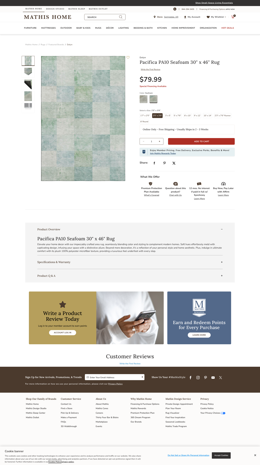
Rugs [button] (98, 28)
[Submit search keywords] (120, 17)
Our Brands (136, 421)
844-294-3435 (188, 9)
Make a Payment (69, 417)
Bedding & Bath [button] (143, 28)
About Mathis (102, 404)
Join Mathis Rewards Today (163, 153)
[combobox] (103, 17)
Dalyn (143, 57)
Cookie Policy (55, 461)
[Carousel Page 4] (28, 96)
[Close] (255, 455)
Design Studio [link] (55, 9)
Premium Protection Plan (143, 412)
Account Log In (62, 332)
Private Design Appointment (179, 404)
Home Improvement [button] (183, 28)
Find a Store (66, 408)
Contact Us (66, 404)
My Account (194, 17)
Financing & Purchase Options (145, 404)
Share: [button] (144, 163)
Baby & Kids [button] (83, 28)
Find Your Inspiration (175, 417)
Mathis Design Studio (36, 408)
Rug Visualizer (172, 412)
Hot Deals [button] (227, 28)
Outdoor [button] (66, 28)
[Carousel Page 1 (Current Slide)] (28, 61)
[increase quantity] (160, 141)
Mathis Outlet (32, 417)
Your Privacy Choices (210, 412)
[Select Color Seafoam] (154, 100)
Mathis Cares (102, 408)
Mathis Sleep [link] (76, 9)
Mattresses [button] (48, 28)
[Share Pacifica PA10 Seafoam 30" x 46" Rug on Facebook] (154, 164)
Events (99, 426)
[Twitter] (221, 378)
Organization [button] (208, 28)
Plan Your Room (173, 408)
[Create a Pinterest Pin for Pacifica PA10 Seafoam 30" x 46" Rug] (165, 164)
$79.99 (151, 79)
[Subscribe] (142, 377)
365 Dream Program (140, 417)
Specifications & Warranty (53, 262)
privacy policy (68, 461)
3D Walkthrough (69, 426)
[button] (192, 17)
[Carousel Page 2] (28, 73)
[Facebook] (190, 378)
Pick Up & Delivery (70, 412)
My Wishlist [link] (217, 17)
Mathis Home (32, 404)
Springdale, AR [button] (171, 17)
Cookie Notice (207, 408)
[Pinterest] (206, 378)
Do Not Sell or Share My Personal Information (188, 455)
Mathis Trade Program (176, 426)
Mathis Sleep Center (35, 412)
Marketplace (101, 421)
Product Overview (48, 229)
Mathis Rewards (138, 408)
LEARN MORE (199, 335)
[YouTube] (213, 378)
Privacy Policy (115, 384)
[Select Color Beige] (145, 100)
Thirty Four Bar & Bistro (107, 417)
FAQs (63, 421)
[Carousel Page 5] (28, 108)
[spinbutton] (151, 141)
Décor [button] (110, 28)
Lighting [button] (123, 28)
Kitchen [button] (162, 28)
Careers (99, 412)
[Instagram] (198, 378)
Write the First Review (150, 69)
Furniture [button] (30, 28)
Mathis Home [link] (33, 9)
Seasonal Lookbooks (175, 421)
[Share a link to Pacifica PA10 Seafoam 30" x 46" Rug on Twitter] (174, 163)
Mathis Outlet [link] (98, 9)
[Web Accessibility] (174, 9)
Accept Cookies (221, 455)
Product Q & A (46, 275)
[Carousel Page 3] (28, 84)
